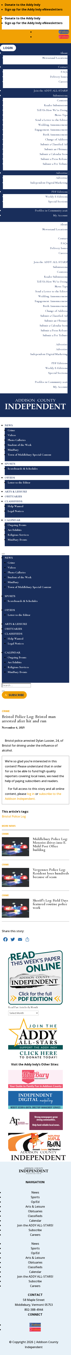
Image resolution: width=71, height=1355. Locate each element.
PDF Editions (60, 192)
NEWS (9, 425)
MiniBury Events (17, 539)
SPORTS (10, 464)
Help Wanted (15, 506)
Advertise (62, 173)
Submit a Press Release (54, 159)
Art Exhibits (15, 530)
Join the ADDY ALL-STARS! (51, 90)
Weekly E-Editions (56, 196)
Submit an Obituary (56, 149)
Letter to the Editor (19, 482)
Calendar (35, 1221)
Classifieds (35, 1216)
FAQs (64, 72)
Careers (63, 81)
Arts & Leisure (35, 1207)
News (35, 1192)
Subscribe (35, 1230)
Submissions (60, 95)
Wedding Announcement (53, 125)
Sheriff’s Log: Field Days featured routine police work (50, 904)
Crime (11, 430)
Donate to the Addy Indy (22, 5)
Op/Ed (35, 1202)
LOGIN (8, 48)
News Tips (61, 115)
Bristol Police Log (14, 816)
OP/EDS (10, 477)
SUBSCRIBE (16, 695)
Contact (63, 67)
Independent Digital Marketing (49, 182)
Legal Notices (16, 511)
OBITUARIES (13, 496)
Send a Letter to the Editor (51, 120)
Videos (12, 435)
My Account (60, 215)
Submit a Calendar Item (54, 154)
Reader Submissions (56, 105)
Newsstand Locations (55, 58)
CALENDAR (12, 520)
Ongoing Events (17, 525)
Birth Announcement (55, 134)
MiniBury (13, 450)
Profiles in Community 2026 (51, 210)
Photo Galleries (17, 440)
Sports (35, 1197)
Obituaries (35, 1211)
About (64, 53)
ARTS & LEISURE (16, 491)
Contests (62, 100)
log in (31, 794)
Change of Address (56, 139)
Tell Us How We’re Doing (52, 110)
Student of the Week (19, 445)
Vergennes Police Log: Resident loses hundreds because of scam (51, 873)
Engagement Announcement (51, 129)
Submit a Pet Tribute (55, 164)
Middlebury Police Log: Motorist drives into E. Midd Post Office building (50, 844)
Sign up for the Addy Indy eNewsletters (33, 9)
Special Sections (58, 201)
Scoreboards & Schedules (23, 468)
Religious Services (18, 535)
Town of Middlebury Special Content (29, 454)
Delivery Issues (59, 76)
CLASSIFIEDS (13, 501)
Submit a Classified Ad (54, 144)
